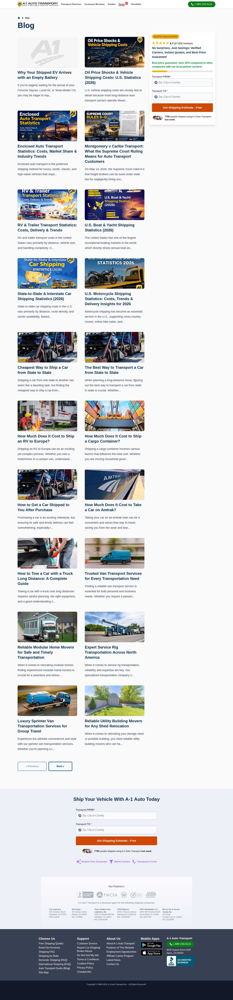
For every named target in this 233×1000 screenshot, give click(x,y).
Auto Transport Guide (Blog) (54, 968)
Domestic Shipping (50, 960)
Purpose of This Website (120, 947)
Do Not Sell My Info (88, 955)
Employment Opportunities (121, 951)
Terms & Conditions (88, 959)
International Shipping (51, 964)
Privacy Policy (85, 967)
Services (71, 4)
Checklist (136, 4)
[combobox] (182, 82)
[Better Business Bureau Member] (180, 961)
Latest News (113, 960)
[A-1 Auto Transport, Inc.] (38, 4)
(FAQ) (64, 960)
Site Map (44, 972)
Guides (112, 4)
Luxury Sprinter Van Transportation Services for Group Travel (42, 726)
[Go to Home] (19, 18)
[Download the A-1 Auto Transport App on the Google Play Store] (151, 945)
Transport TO (160, 91)
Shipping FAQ (47, 951)
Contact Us (113, 964)
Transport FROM (161, 76)
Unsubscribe (84, 971)
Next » (60, 766)
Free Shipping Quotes (51, 943)
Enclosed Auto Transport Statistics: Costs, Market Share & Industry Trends (47, 151)
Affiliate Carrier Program (120, 956)
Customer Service (87, 943)
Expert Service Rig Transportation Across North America (110, 652)
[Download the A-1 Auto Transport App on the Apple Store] (151, 952)
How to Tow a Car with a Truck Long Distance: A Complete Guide (45, 578)
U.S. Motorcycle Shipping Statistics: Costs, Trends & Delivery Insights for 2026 (109, 299)
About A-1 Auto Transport (121, 943)
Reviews (94, 4)
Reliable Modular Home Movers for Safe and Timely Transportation (46, 652)
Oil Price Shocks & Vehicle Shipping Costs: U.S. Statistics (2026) (113, 77)
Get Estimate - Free (182, 107)
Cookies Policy (85, 963)
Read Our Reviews (49, 947)
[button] (201, 4)
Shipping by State (49, 956)
